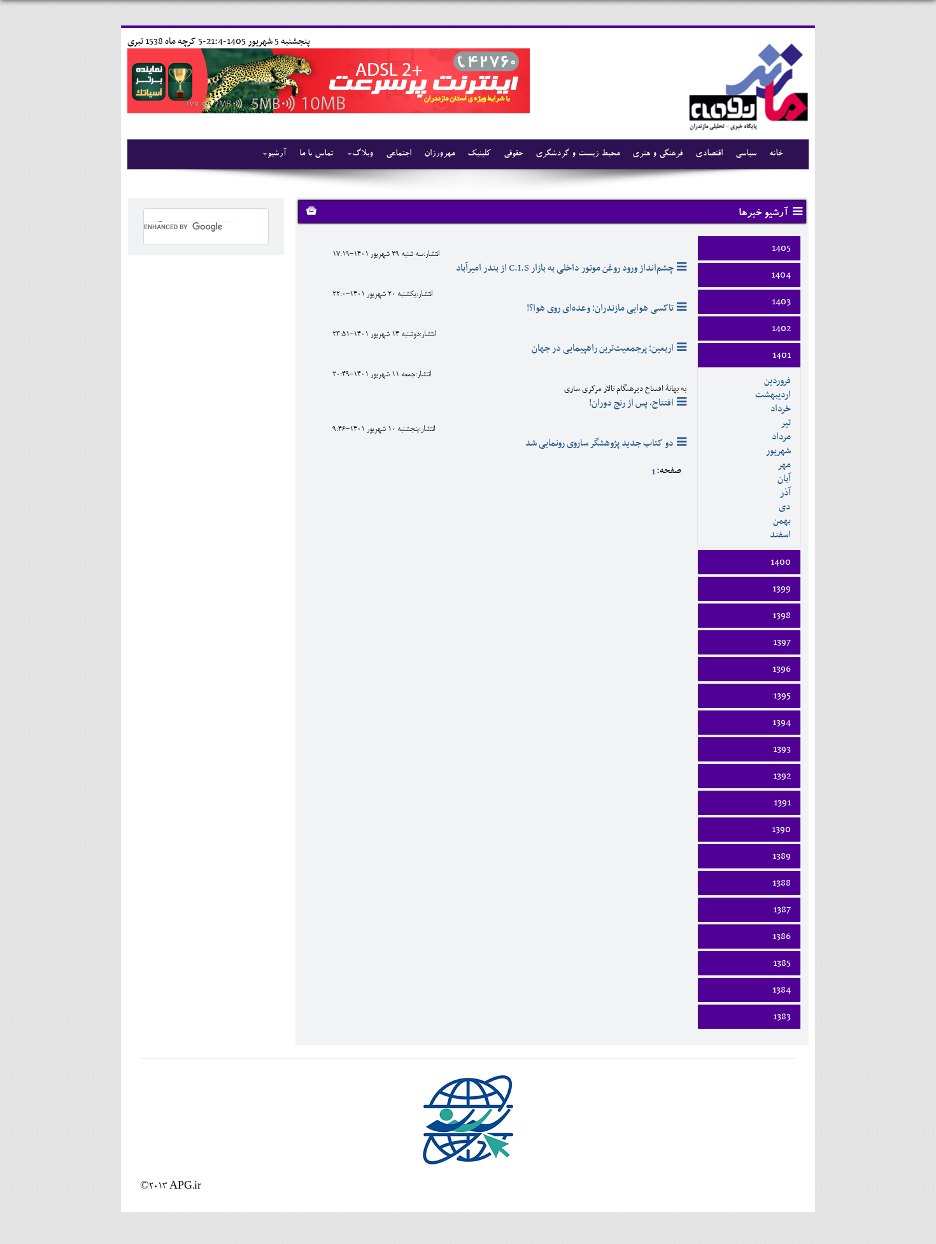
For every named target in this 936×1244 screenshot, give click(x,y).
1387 (782, 909)
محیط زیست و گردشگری (577, 154)
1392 (782, 776)
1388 (781, 883)
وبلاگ (362, 154)
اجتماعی (398, 154)
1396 (781, 669)
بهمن (782, 520)
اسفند (780, 535)
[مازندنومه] (746, 85)
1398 (781, 615)
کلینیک (479, 154)
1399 (781, 589)
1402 (781, 328)
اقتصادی (709, 154)
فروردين (777, 380)
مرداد (781, 436)
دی (785, 506)
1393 (782, 749)
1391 (782, 803)
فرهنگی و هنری (657, 154)
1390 (781, 829)
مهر (784, 464)
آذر (785, 492)
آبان (784, 478)
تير (786, 422)
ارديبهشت (773, 394)
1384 (781, 990)
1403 (781, 301)
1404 (781, 275)
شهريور (778, 450)
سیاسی (745, 154)
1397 (782, 642)
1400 (780, 562)
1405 (781, 248)
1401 (781, 355)
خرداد (780, 408)
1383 (782, 1016)
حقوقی (513, 154)
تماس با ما (316, 154)
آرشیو (277, 154)
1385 (782, 963)
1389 (781, 856)
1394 (781, 722)
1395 (782, 696)
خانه (776, 154)
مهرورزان (439, 154)
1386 (781, 936)
